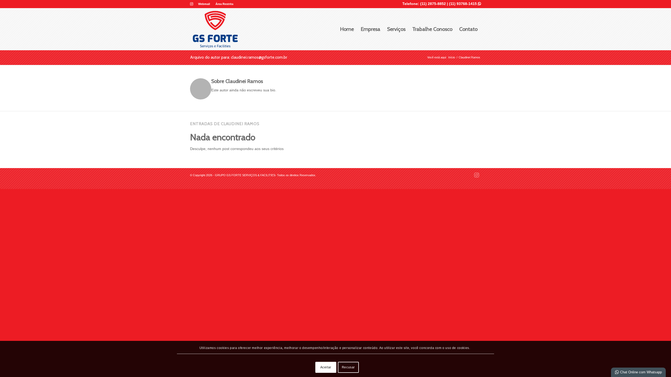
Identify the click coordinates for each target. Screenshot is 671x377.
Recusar (348, 367)
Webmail (204, 3)
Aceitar (325, 367)
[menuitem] (204, 4)
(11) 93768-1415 (465, 4)
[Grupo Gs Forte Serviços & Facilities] (215, 29)
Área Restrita (224, 3)
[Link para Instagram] (192, 4)
